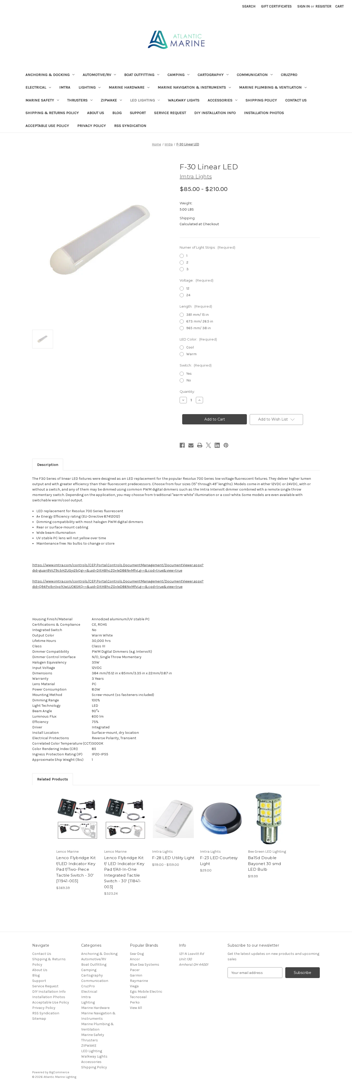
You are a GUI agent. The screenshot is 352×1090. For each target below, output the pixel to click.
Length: (196, 306)
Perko (135, 1002)
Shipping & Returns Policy (52, 112)
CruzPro (289, 74)
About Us (95, 112)
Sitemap (39, 1018)
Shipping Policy (261, 100)
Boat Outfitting (139, 74)
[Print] (199, 445)
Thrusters (77, 100)
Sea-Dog (137, 954)
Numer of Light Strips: (207, 247)
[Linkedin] (217, 445)
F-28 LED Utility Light (173, 857)
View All (136, 1008)
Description (47, 464)
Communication (252, 74)
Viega (134, 986)
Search (248, 6)
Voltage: (196, 280)
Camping (176, 74)
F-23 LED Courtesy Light (219, 860)
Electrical (36, 87)
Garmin (136, 975)
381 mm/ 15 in (197, 314)
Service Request (170, 112)
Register (323, 6)
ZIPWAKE (109, 100)
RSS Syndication (130, 125)
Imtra (64, 87)
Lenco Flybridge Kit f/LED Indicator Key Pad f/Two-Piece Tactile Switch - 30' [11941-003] (76, 869)
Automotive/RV (97, 74)
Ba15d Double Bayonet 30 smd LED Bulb (264, 863)
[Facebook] (182, 445)
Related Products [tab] (52, 779)
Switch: (196, 365)
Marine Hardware (127, 87)
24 (188, 295)
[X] (208, 445)
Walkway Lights (183, 100)
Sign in (303, 6)
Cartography (211, 74)
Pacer (135, 970)
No (188, 380)
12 (187, 288)
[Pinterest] (226, 445)
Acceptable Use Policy (47, 125)
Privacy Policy (91, 125)
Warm (191, 354)
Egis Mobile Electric (146, 991)
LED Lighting (142, 100)
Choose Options (173, 823)
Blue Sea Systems (144, 964)
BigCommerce (59, 1072)
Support (138, 112)
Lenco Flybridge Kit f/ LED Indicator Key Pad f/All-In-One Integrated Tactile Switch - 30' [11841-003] (124, 872)
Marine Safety (40, 100)
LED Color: (198, 339)
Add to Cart (125, 823)
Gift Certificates (276, 6)
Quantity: (187, 391)
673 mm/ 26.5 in (199, 321)
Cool (190, 347)
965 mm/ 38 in (198, 328)
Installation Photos (264, 112)
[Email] (191, 445)
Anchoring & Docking (48, 74)
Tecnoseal (138, 997)
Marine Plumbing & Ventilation (270, 87)
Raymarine (139, 981)
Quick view (77, 818)
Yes (189, 373)
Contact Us (296, 100)
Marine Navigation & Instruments (192, 87)
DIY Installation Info (215, 112)
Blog (117, 112)
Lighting (87, 87)
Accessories (220, 100)
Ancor (135, 959)
